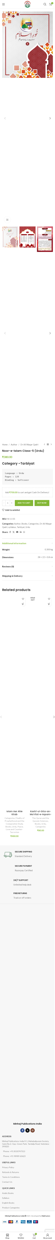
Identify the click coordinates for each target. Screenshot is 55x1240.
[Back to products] (48, 444)
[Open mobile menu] (3, 4)
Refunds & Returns (10, 1172)
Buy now (42, 503)
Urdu (28, 527)
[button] (5, 118)
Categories (33, 523)
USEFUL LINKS (8, 1162)
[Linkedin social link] (20, 532)
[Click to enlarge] (7, 219)
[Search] (45, 4)
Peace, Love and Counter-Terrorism (14, 829)
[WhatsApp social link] (24, 532)
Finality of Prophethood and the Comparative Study (14, 821)
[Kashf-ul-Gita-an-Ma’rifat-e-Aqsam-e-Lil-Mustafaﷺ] (40, 702)
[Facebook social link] (10, 532)
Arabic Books (8, 1193)
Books (24, 523)
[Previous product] (44, 444)
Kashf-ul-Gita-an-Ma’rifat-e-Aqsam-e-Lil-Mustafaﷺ (40, 814)
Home (5, 444)
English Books (8, 1203)
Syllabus (5, 1198)
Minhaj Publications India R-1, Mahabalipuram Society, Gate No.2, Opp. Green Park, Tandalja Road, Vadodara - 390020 (26, 1143)
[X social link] (13, 532)
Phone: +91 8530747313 (14, 1151)
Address (6, 1136)
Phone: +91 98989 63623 (14, 1156)
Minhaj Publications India (27, 1123)
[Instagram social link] (32, 1130)
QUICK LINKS (8, 1188)
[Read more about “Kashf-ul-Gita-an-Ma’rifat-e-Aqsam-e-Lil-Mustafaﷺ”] (49, 603)
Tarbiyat (27, 463)
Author (14, 444)
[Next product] (51, 444)
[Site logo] (27, 4)
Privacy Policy (8, 1167)
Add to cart (24, 503)
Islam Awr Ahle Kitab (14, 813)
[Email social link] (17, 532)
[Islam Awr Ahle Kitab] (14, 702)
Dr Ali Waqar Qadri (29, 444)
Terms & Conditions (11, 1177)
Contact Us (7, 1182)
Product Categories (11, 1207)
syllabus (12, 527)
